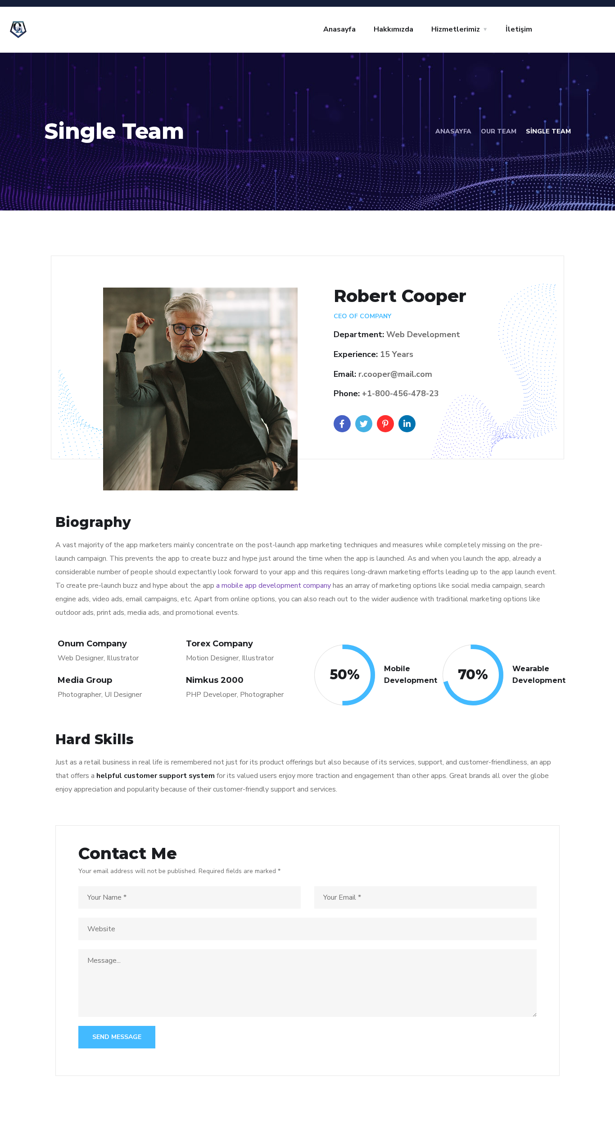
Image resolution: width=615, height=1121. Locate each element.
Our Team (498, 131)
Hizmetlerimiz (455, 29)
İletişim (519, 29)
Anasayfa (339, 29)
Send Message (116, 1037)
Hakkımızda (393, 29)
